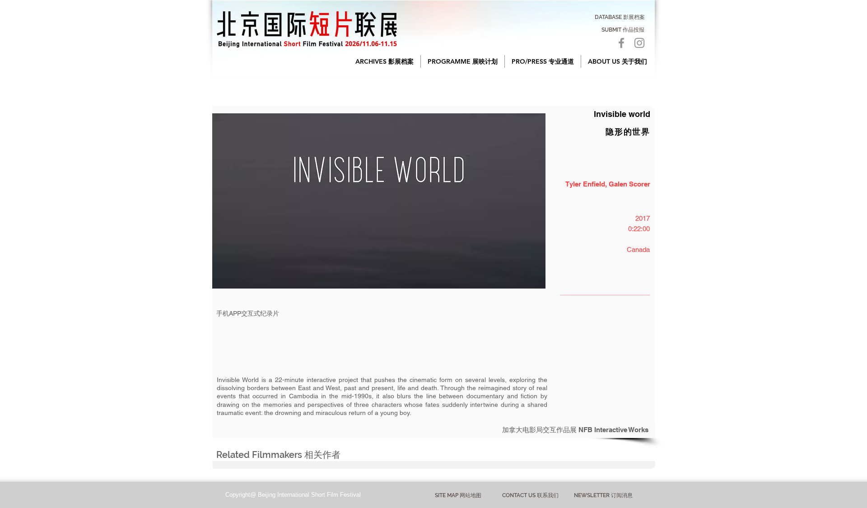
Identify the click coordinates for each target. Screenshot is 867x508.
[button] (384, 61)
